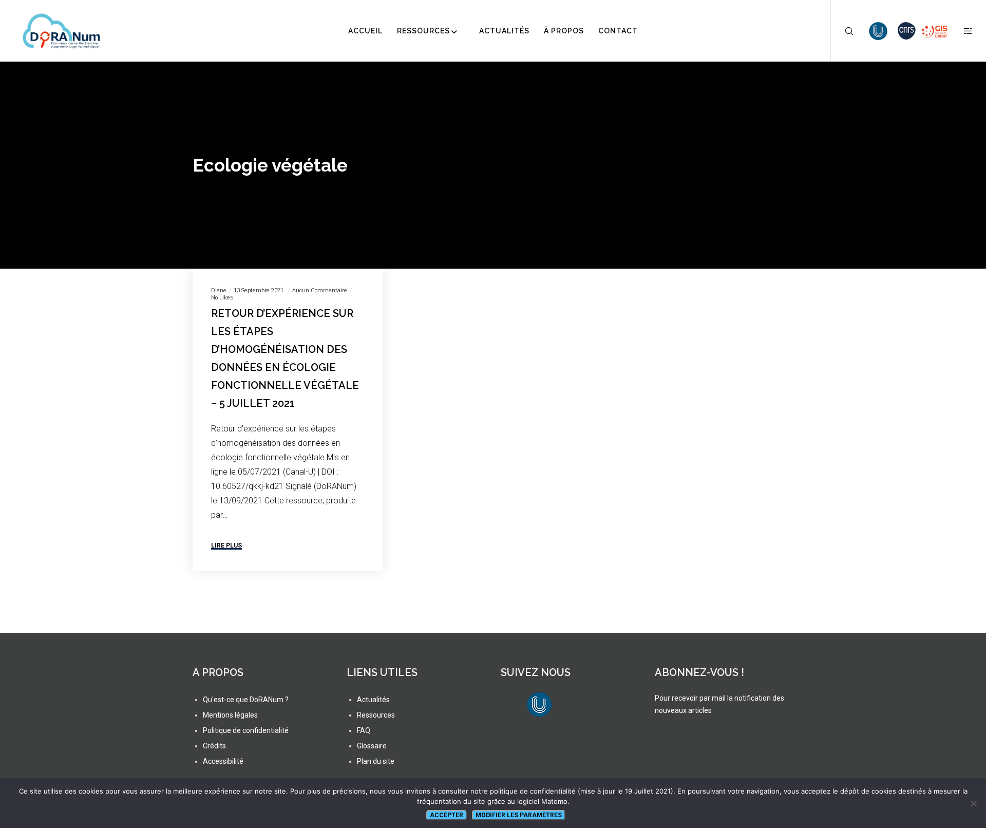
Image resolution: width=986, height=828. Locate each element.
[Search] (842, 31)
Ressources (376, 715)
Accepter (446, 815)
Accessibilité (223, 761)
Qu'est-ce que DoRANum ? (246, 699)
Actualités (373, 699)
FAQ (363, 730)
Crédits (214, 746)
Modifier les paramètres (519, 815)
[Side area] (961, 31)
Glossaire (372, 746)
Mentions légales (230, 715)
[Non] (973, 803)
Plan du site (375, 761)
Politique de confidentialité (246, 730)
